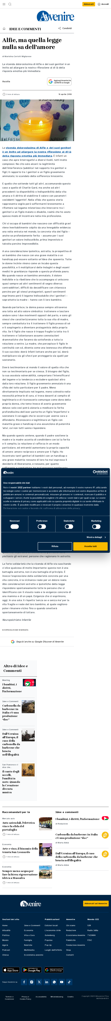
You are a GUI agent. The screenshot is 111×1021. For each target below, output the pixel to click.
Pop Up (48, 945)
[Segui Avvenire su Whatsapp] (54, 982)
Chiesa (5, 955)
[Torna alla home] (4, 28)
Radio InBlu (92, 930)
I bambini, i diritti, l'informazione (12, 688)
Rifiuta (55, 546)
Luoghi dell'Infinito (53, 950)
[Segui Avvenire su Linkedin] (47, 982)
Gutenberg (49, 935)
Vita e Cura (29, 935)
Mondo (5, 940)
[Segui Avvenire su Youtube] (62, 982)
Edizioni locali (51, 925)
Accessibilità (41, 997)
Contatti (70, 955)
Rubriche (28, 945)
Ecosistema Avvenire (75, 935)
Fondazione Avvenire (75, 945)
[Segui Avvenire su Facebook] (24, 982)
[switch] (42, 526)
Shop (68, 950)
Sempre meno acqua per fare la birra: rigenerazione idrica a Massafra (20, 874)
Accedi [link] (105, 4)
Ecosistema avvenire (33, 955)
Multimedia (29, 950)
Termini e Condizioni (9, 998)
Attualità (6, 930)
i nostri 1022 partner (20, 487)
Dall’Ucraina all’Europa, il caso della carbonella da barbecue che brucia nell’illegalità (11, 744)
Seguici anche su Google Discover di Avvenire (40, 641)
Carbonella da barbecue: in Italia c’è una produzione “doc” (11, 712)
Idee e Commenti (32, 925)
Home (5, 925)
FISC (89, 940)
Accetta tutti (90, 546)
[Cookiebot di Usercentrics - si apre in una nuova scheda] (95, 472)
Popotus (48, 940)
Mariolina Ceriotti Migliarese (18, 56)
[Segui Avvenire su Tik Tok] (69, 982)
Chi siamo (70, 925)
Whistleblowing (57, 997)
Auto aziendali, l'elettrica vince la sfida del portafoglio (18, 826)
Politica (5, 935)
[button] (4, 4)
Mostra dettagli (94, 537)
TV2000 (91, 935)
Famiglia (28, 940)
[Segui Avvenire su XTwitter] (39, 982)
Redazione (63, 824)
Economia (28, 930)
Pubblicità (71, 940)
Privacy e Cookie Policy (25, 998)
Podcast (6, 950)
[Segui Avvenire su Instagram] (31, 982)
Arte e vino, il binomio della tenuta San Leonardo (20, 850)
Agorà (5, 945)
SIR (89, 925)
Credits (70, 997)
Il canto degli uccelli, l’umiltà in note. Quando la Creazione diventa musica (11, 782)
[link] (88, 4)
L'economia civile (53, 930)
